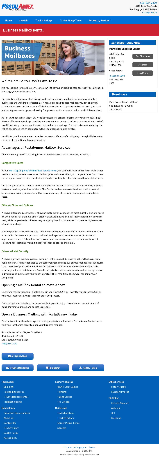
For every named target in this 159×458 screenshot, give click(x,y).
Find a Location (65, 412)
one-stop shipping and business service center (33, 170)
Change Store (149, 12)
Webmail (115, 407)
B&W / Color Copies (67, 386)
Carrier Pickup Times (71, 20)
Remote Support (120, 402)
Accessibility (10, 437)
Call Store (142, 64)
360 (113, 412)
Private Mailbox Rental (16, 396)
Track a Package (43, 20)
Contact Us (10, 422)
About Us (9, 417)
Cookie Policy (11, 432)
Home (8, 20)
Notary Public (118, 386)
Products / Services (99, 20)
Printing (61, 391)
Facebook (116, 417)
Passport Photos (120, 391)
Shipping (8, 386)
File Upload (63, 401)
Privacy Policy (11, 427)
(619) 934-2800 (148, 3)
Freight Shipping (13, 401)
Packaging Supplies (14, 391)
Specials (23, 20)
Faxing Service (64, 396)
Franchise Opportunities (17, 412)
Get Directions (143, 56)
